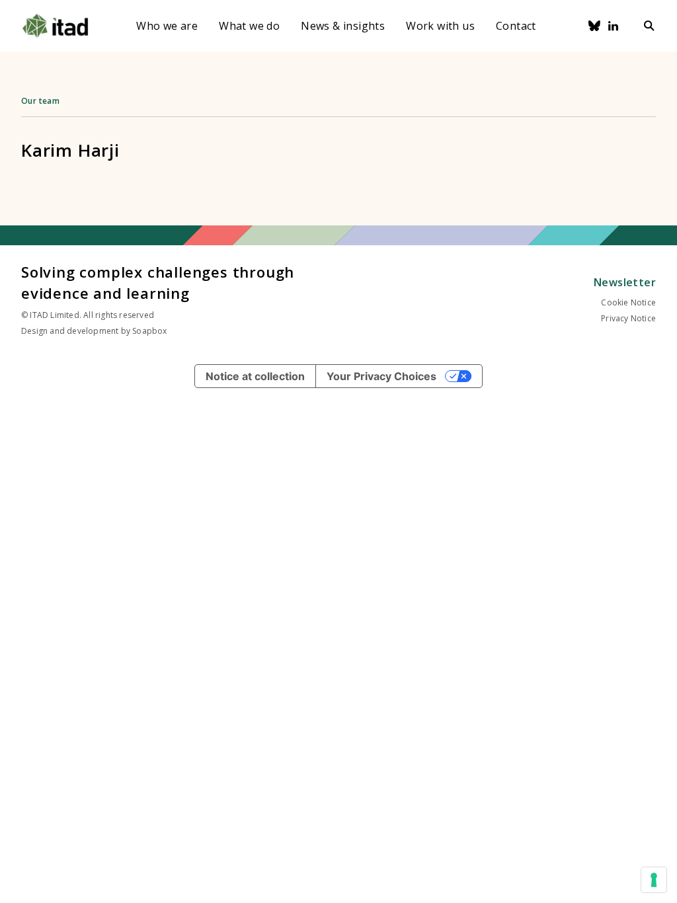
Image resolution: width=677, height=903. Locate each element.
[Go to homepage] (55, 26)
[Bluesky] (594, 25)
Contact (516, 26)
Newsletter (625, 282)
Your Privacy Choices (381, 376)
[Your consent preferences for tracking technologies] (653, 879)
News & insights (343, 26)
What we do (249, 26)
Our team (40, 100)
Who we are (167, 26)
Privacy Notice (628, 318)
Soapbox (149, 330)
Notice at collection (255, 376)
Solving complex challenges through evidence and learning (157, 282)
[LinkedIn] (613, 26)
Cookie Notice (628, 302)
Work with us (440, 26)
